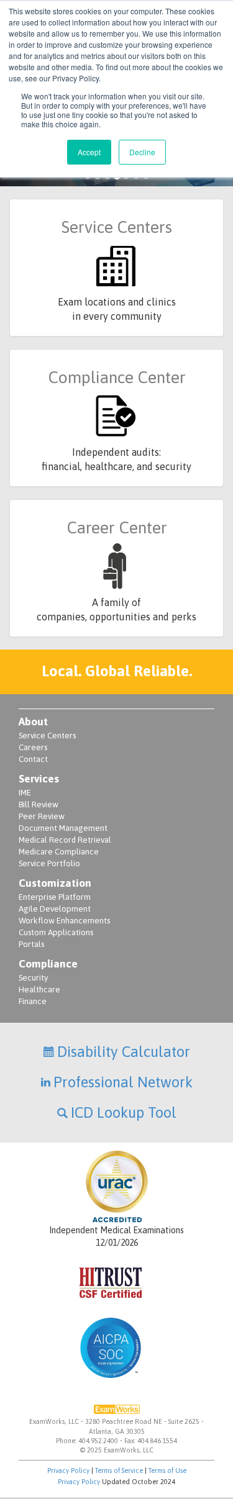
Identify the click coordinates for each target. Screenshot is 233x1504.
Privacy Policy (68, 1470)
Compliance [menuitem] (48, 964)
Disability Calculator (123, 1051)
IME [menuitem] (25, 792)
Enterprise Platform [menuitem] (55, 897)
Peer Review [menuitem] (42, 816)
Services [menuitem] (39, 778)
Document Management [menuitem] (63, 828)
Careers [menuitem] (33, 747)
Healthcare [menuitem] (39, 989)
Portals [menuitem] (31, 944)
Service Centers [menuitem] (47, 735)
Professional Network (123, 1082)
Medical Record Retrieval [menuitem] (65, 840)
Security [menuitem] (33, 977)
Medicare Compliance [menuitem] (59, 851)
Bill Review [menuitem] (38, 804)
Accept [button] (89, 152)
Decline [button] (142, 152)
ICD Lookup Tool (123, 1112)
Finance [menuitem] (33, 1001)
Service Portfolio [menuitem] (49, 863)
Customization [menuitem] (55, 883)
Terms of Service (119, 1470)
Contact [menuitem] (33, 759)
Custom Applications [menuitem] (56, 932)
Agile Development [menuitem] (55, 908)
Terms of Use (167, 1470)
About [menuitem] (33, 721)
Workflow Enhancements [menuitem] (64, 920)
